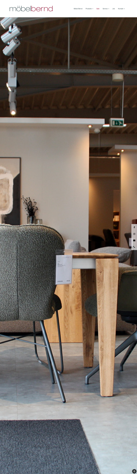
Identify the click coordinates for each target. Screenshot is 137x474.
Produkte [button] (89, 9)
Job (113, 9)
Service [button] (105, 9)
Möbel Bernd (78, 9)
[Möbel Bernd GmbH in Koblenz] (31, 8)
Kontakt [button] (121, 9)
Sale (97, 9)
